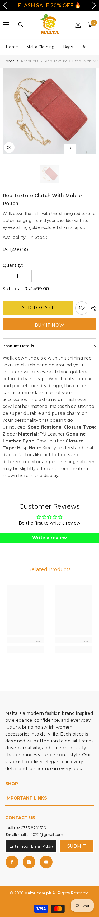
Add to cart (37, 307)
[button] (5, 5)
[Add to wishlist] (81, 308)
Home (12, 46)
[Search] (21, 25)
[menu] (6, 25)
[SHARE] (92, 308)
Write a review (49, 537)
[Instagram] (29, 862)
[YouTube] (46, 862)
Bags (68, 46)
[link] (25, 640)
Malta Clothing (40, 46)
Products (29, 61)
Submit (76, 846)
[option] (49, 111)
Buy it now (49, 325)
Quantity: (13, 265)
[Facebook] (11, 862)
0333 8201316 (33, 828)
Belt (85, 46)
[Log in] (78, 25)
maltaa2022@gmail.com (40, 834)
